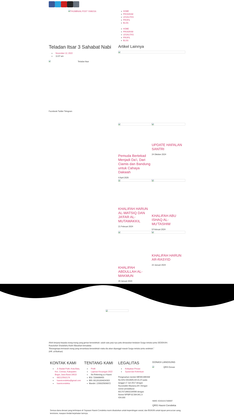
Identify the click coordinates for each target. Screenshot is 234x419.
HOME (126, 11)
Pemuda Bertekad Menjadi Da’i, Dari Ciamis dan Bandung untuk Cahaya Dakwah (134, 164)
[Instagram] (70, 4)
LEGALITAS (128, 17)
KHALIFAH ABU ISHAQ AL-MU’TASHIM (164, 220)
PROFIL (126, 20)
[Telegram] (58, 4)
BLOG (125, 23)
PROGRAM (128, 14)
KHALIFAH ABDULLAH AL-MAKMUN (130, 272)
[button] (151, 25)
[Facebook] (52, 4)
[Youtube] (64, 4)
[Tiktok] (76, 4)
